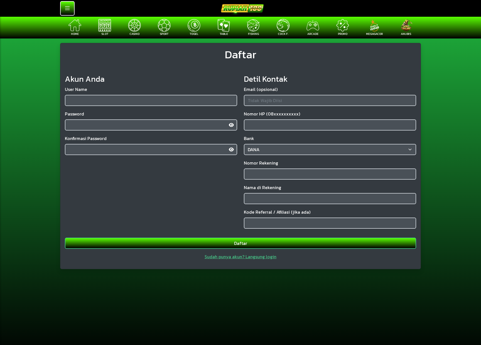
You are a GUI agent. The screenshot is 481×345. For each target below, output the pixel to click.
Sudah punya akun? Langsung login (240, 256)
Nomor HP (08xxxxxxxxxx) (272, 113)
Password (74, 113)
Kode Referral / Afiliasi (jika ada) (277, 212)
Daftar (240, 243)
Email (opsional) (261, 89)
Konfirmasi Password (86, 138)
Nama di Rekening (262, 187)
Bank (249, 138)
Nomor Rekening (261, 163)
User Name (76, 89)
